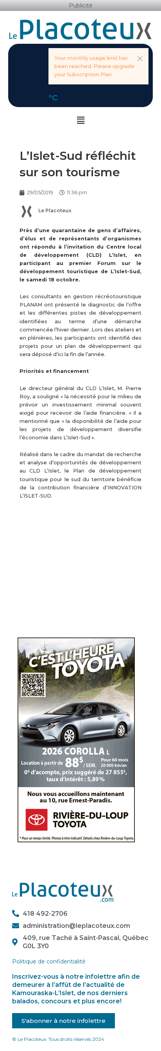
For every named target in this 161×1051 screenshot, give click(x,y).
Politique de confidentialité (49, 961)
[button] (140, 58)
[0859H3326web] (76, 739)
